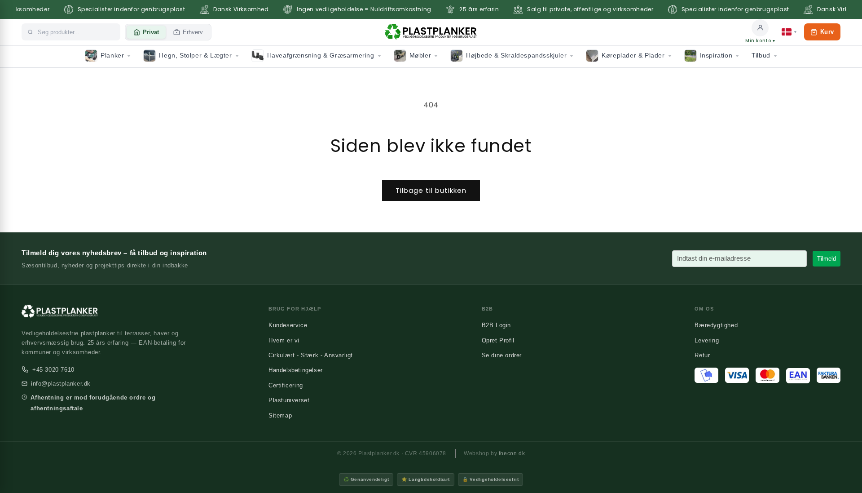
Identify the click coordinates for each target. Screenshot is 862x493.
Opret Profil (498, 340)
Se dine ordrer (502, 355)
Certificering (285, 385)
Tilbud (761, 55)
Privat (151, 32)
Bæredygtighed (716, 325)
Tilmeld (826, 258)
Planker (112, 55)
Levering (707, 340)
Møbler (420, 55)
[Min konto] (760, 27)
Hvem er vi (283, 340)
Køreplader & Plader (633, 55)
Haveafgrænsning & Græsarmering (320, 55)
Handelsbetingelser (295, 370)
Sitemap (280, 415)
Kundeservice (287, 325)
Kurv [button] (822, 34)
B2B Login (496, 325)
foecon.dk (512, 453)
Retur (702, 355)
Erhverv (193, 32)
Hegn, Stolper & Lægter (195, 55)
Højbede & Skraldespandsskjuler (516, 55)
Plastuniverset (288, 400)
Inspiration (716, 55)
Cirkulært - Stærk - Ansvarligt (310, 355)
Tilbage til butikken (431, 190)
